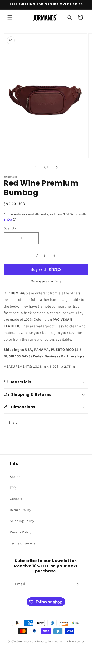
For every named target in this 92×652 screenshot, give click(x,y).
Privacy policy (75, 641)
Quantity (10, 228)
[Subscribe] (76, 584)
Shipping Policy (22, 521)
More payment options (46, 281)
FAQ (13, 488)
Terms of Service (23, 543)
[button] (9, 17)
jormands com (26, 641)
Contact (16, 499)
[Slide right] (57, 167)
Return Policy (20, 510)
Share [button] (13, 422)
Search (15, 476)
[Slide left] (35, 167)
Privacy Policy (20, 532)
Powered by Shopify (49, 641)
